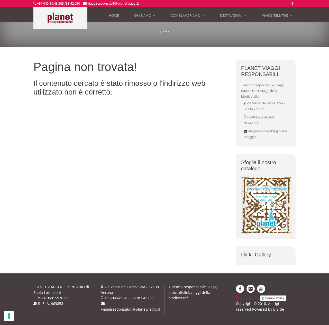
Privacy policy (247, 297)
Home (114, 15)
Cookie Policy (274, 298)
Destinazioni (233, 16)
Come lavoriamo (187, 16)
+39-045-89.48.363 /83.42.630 (58, 3)
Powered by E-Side (268, 309)
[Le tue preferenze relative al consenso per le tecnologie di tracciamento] (9, 316)
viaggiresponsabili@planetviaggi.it (113, 3)
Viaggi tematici (276, 16)
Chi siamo (144, 16)
